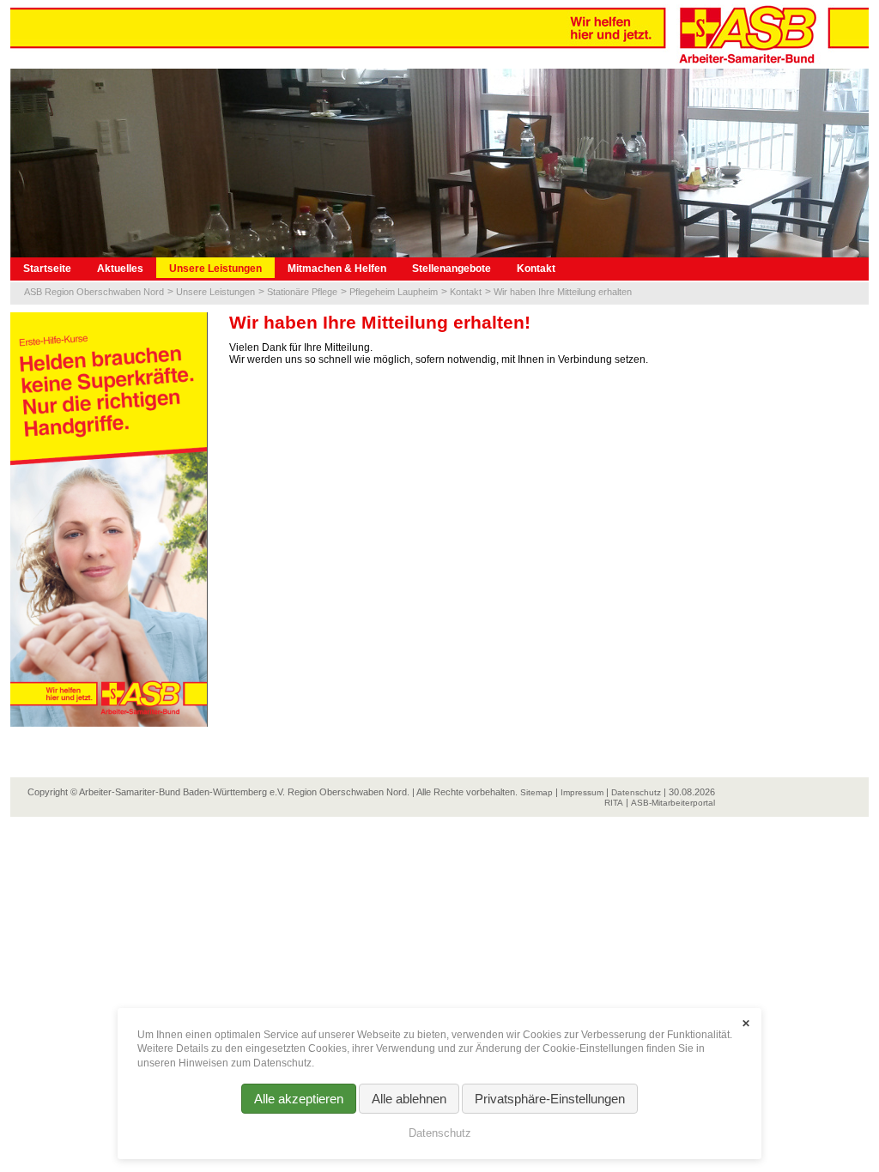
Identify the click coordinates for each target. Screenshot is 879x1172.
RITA (613, 802)
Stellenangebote (451, 269)
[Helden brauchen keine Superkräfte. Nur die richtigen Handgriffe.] (109, 519)
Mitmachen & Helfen (337, 269)
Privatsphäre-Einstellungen (550, 1098)
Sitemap (536, 792)
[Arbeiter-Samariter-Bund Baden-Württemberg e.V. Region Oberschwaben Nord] (439, 33)
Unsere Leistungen (215, 269)
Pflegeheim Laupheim (393, 292)
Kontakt (536, 269)
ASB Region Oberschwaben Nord (94, 292)
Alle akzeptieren (298, 1098)
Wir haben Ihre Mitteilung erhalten (563, 292)
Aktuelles (120, 269)
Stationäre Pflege (302, 292)
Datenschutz (636, 792)
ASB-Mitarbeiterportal (673, 802)
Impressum (582, 792)
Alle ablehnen (409, 1098)
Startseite (47, 269)
